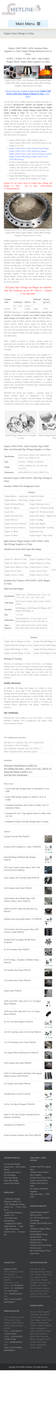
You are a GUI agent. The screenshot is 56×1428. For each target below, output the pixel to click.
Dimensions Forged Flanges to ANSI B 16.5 (20, 765)
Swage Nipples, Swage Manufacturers (39, 1235)
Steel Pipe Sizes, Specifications (16, 775)
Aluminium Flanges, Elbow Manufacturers (40, 1230)
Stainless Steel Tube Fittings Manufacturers (40, 1246)
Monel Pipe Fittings (11, 1180)
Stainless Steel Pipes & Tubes (39, 1184)
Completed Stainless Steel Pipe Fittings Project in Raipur (27, 822)
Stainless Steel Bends (12, 1172)
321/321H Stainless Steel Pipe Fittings (39, 1219)
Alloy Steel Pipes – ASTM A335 (40, 1195)
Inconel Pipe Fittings (11, 1183)
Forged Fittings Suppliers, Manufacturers (39, 1213)
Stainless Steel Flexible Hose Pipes (41, 1224)
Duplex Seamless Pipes (39, 1180)
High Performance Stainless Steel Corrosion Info (14, 1232)
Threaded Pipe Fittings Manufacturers (38, 1241)
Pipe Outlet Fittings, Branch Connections (40, 1252)
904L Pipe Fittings (11, 1178)
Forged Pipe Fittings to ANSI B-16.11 (18, 772)
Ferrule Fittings (9, 1175)
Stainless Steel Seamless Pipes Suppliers (39, 1173)
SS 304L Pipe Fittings (12, 1164)
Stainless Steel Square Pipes (40, 1178)
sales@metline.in (16, 1294)
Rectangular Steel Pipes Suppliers (39, 1190)
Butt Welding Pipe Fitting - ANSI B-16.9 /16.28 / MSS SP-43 (15, 1207)
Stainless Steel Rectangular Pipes (40, 1168)
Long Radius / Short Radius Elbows (15, 1168)
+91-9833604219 (16, 1285)
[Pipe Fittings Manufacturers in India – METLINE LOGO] (21, 4)
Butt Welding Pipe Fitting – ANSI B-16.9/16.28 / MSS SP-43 (27, 769)
